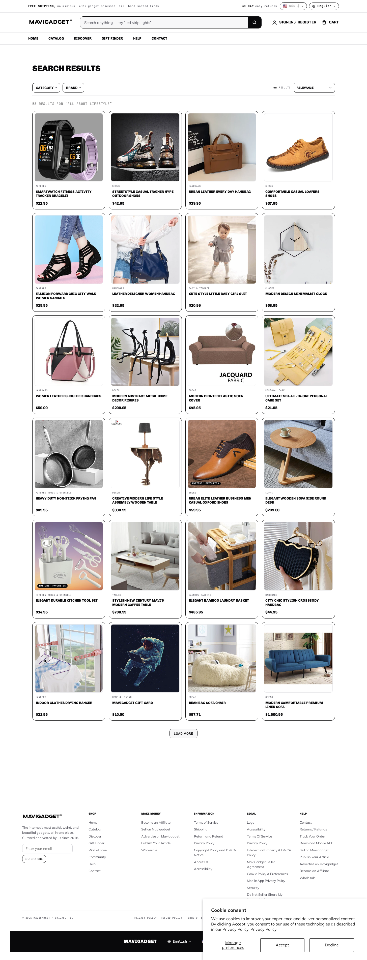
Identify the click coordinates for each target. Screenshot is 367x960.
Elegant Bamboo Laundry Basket (219, 600)
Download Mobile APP (316, 843)
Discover (83, 38)
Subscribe (34, 859)
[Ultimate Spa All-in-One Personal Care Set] (298, 352)
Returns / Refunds (313, 829)
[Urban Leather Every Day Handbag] (222, 147)
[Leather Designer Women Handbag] (145, 249)
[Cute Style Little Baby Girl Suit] (222, 249)
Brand (73, 88)
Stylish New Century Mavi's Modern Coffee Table (138, 602)
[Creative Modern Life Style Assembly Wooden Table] (145, 454)
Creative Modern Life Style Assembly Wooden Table (137, 500)
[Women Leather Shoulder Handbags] (69, 352)
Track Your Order (312, 836)
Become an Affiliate (156, 822)
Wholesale (149, 850)
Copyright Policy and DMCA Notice (215, 852)
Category (46, 88)
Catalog (56, 38)
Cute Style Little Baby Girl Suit (218, 294)
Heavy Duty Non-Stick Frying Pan (66, 498)
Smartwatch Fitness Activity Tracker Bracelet (64, 194)
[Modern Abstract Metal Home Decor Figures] (145, 352)
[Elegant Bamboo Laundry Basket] (222, 556)
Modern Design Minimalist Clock (296, 294)
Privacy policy (145, 917)
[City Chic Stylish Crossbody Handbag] (298, 556)
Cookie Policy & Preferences (267, 874)
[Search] (254, 22)
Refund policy (171, 917)
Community (97, 857)
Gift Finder (112, 38)
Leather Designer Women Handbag (143, 294)
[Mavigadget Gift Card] (145, 659)
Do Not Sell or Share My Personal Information (265, 897)
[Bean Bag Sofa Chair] (222, 659)
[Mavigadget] (50, 22)
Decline (332, 944)
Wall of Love (98, 850)
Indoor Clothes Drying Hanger (64, 703)
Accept (282, 944)
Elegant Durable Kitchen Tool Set (67, 600)
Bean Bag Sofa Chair (207, 703)
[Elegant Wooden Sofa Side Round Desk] (298, 454)
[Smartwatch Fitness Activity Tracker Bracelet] (69, 147)
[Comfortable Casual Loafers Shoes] (298, 147)
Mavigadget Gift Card (132, 703)
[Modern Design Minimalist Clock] (298, 249)
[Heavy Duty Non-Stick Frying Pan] (69, 454)
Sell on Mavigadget (155, 829)
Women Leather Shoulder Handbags (69, 396)
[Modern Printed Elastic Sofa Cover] (222, 352)
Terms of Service (206, 822)
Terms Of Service (259, 836)
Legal (251, 822)
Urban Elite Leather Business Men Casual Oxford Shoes (220, 500)
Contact (159, 38)
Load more (183, 733)
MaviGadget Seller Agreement (261, 864)
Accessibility (203, 869)
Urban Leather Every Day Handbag (220, 192)
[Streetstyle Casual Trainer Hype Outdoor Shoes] (145, 147)
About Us (201, 862)
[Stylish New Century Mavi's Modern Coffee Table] (145, 556)
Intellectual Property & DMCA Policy (269, 852)
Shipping (201, 829)
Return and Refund (208, 836)
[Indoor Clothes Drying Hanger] (69, 659)
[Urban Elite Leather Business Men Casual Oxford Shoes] (222, 454)
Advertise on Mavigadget (160, 836)
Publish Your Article (156, 843)
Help (137, 38)
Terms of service (199, 917)
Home (33, 38)
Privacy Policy (263, 929)
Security (253, 888)
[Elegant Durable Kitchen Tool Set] (69, 556)
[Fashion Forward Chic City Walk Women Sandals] (69, 249)
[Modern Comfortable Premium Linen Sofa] (298, 659)
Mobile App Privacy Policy (266, 881)
